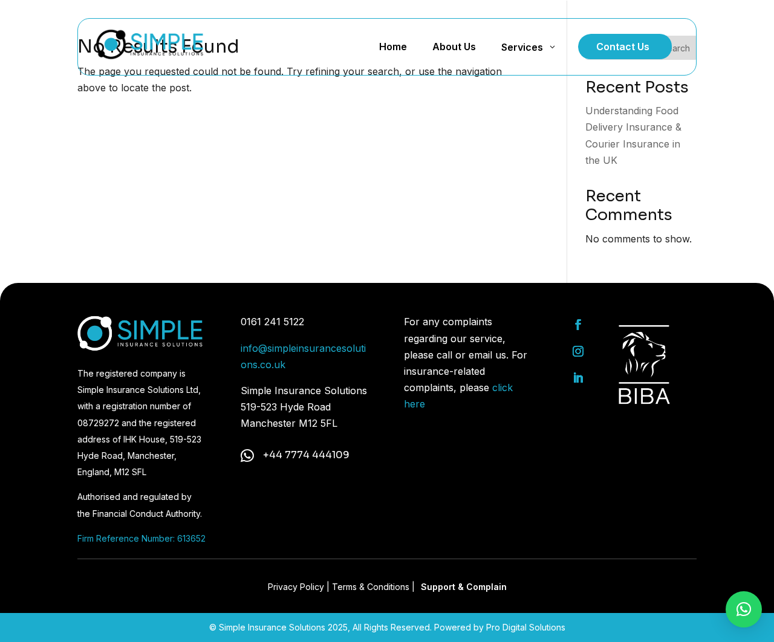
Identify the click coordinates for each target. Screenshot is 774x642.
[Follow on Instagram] (578, 351)
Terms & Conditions (370, 587)
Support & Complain (464, 587)
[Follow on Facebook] (578, 325)
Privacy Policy (296, 587)
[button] (744, 609)
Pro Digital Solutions (525, 627)
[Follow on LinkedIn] (578, 378)
